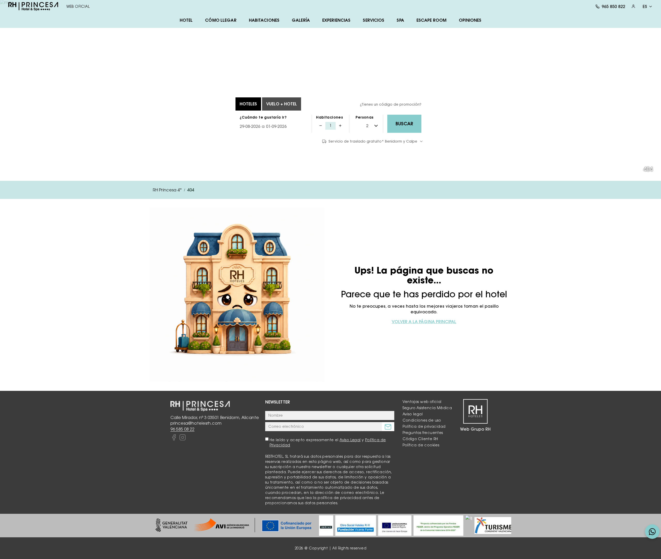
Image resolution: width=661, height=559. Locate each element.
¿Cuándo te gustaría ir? (263, 117)
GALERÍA (301, 20)
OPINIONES (470, 20)
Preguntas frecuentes (423, 432)
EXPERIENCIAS (336, 20)
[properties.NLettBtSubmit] (388, 426)
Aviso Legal (350, 440)
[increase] (340, 126)
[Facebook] (173, 437)
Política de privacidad (424, 426)
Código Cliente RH (420, 439)
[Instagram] (182, 437)
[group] (233, 525)
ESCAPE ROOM (431, 20)
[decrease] (320, 126)
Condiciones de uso (422, 420)
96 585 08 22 (182, 429)
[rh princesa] (33, 6)
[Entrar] (633, 6)
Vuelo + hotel (281, 103)
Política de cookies (421, 445)
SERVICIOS (373, 20)
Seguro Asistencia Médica (427, 408)
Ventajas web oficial (422, 401)
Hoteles (248, 103)
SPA (400, 20)
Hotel (186, 20)
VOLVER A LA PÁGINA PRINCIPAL (424, 321)
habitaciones (264, 20)
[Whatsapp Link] (652, 531)
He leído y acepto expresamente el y (328, 442)
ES (645, 6)
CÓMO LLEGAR (220, 20)
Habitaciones (329, 117)
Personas (364, 117)
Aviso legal (413, 414)
